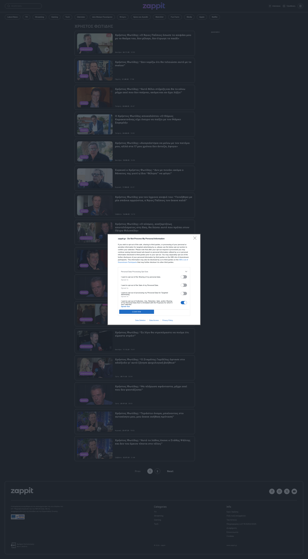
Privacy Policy (167, 320)
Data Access (154, 320)
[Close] (195, 239)
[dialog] (154, 279)
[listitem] (154, 271)
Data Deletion (140, 320)
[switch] (184, 276)
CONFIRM (136, 312)
